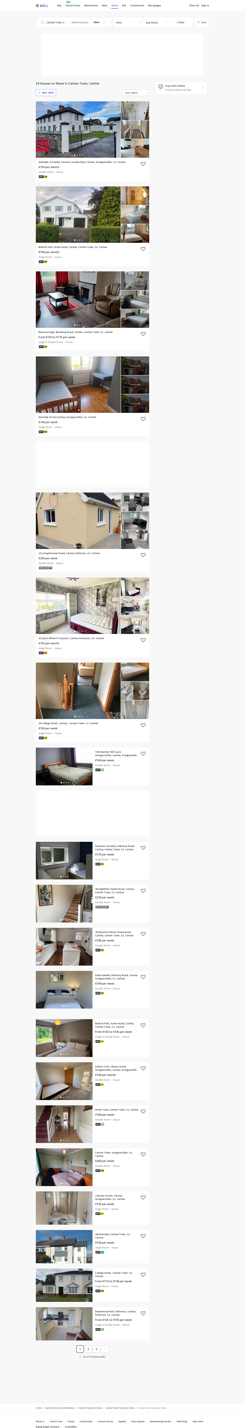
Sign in (205, 5)
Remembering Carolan (160, 1421)
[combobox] (74, 22)
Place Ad (194, 5)
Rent (104, 5)
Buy (59, 5)
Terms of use (56, 1421)
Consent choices (105, 1421)
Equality (122, 1421)
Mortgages (154, 5)
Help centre (198, 1421)
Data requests (138, 1421)
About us (40, 1421)
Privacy (71, 1421)
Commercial (137, 5)
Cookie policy (86, 1421)
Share (114, 5)
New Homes (91, 5)
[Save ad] (143, 163)
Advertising (181, 1421)
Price (119, 22)
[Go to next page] (104, 1349)
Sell (124, 5)
